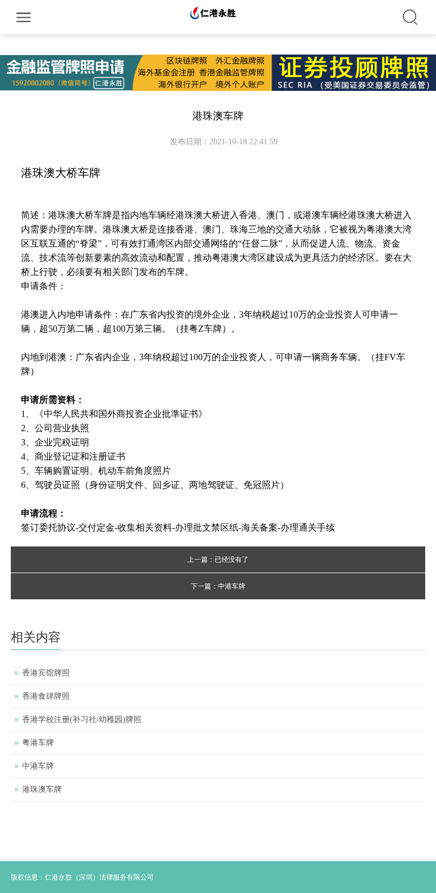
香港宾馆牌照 (46, 673)
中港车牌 (38, 766)
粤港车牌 (38, 742)
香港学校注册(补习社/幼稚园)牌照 (81, 719)
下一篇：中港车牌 (218, 586)
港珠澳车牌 (42, 789)
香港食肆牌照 (46, 696)
